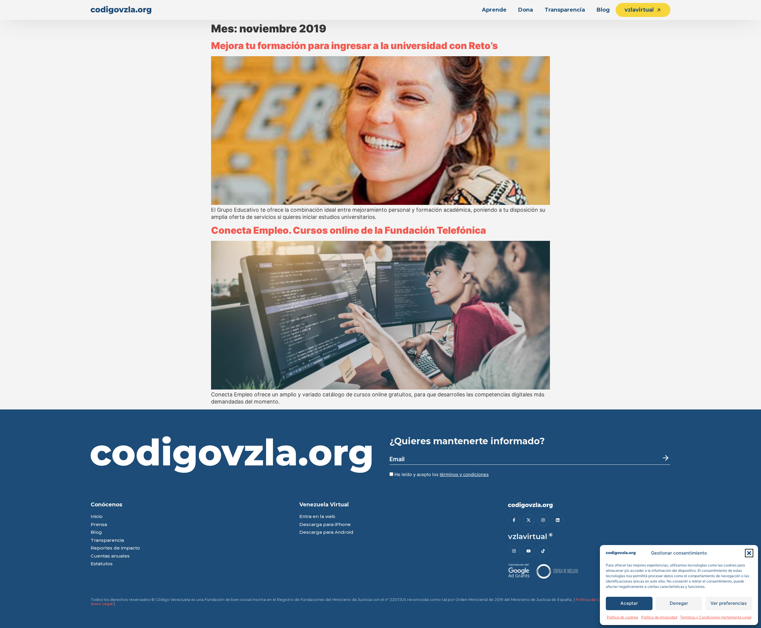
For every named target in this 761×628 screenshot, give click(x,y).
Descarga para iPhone (325, 524)
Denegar (679, 603)
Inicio (97, 516)
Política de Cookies (594, 599)
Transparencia (565, 10)
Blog (603, 10)
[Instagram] (543, 520)
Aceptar (629, 603)
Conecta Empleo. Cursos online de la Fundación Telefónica (348, 230)
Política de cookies (622, 617)
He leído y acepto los (441, 474)
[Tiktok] (543, 551)
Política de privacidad (659, 617)
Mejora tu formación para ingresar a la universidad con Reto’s (354, 45)
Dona (525, 10)
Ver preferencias (728, 603)
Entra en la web (317, 516)
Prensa (99, 524)
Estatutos (102, 563)
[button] (749, 553)
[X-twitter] (528, 520)
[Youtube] (528, 551)
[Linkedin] (558, 520)
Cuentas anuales (110, 556)
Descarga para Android (326, 532)
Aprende (494, 10)
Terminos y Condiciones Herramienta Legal (715, 617)
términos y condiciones (464, 474)
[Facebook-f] (514, 520)
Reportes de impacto (115, 548)
